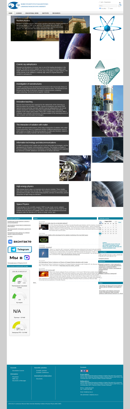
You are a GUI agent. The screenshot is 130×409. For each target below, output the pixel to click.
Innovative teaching (24, 102)
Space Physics (22, 204)
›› (99, 279)
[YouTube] (87, 371)
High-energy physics (24, 186)
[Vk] (81, 371)
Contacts (83, 367)
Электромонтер (103, 272)
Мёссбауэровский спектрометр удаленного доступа (19, 229)
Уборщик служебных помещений (107, 273)
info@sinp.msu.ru (88, 392)
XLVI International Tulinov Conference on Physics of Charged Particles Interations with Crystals (63, 262)
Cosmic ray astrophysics (26, 64)
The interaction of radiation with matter (32, 124)
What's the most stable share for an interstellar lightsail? (53, 223)
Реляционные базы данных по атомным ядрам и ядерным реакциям (18, 233)
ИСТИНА (10, 236)
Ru (120, 2)
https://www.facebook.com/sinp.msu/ (70, 254)
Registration (107, 2)
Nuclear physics (23, 20)
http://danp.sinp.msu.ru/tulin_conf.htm (69, 265)
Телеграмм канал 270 (13, 263)
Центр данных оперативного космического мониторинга (19, 225)
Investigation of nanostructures (29, 84)
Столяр (101, 271)
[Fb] (84, 371)
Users (111, 8)
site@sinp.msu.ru (93, 394)
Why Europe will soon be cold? (47, 270)
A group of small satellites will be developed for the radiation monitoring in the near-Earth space (63, 235)
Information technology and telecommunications (36, 142)
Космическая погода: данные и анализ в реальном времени (18, 222)
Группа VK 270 (23, 263)
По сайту (103, 8)
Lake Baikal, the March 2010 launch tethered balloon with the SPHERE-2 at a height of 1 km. (110, 287)
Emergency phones (104, 258)
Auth (102, 2)
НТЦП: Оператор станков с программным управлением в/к (110, 269)
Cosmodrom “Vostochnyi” (45, 247)
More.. (34, 282)
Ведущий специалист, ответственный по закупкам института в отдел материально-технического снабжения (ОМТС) (110, 266)
